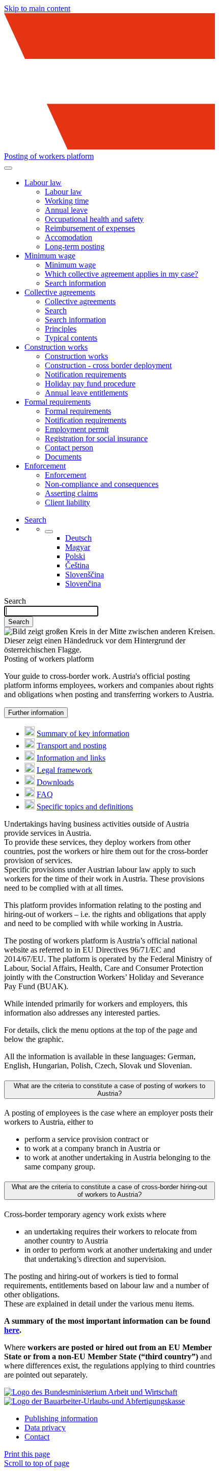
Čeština (77, 565)
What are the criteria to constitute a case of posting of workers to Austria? (109, 1089)
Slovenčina (83, 583)
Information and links (71, 758)
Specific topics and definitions (85, 806)
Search (15, 601)
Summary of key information (83, 733)
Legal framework (64, 770)
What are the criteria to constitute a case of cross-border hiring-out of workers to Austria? (109, 1190)
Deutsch (78, 538)
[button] (43, 182)
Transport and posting (71, 745)
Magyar (77, 547)
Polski (75, 556)
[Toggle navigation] (8, 168)
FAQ (45, 794)
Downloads (55, 782)
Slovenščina (84, 574)
